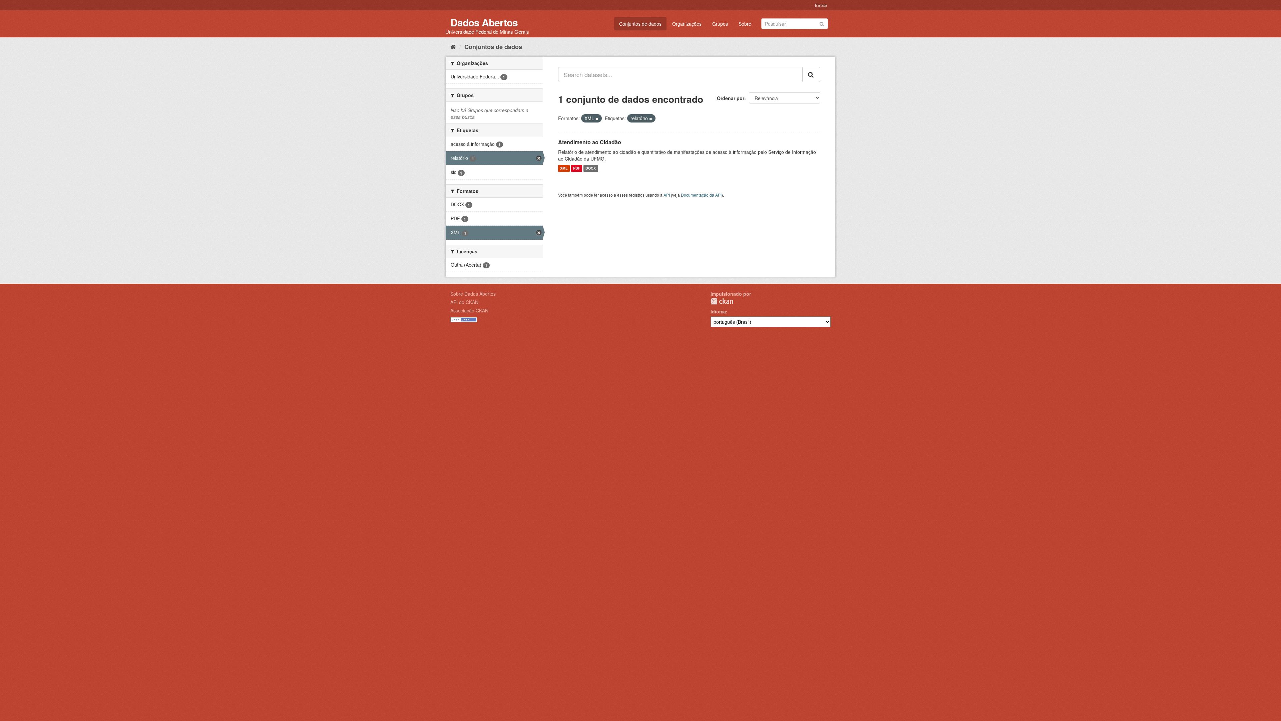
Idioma (718, 311)
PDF (576, 168)
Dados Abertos (484, 22)
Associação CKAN (469, 310)
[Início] (453, 46)
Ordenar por (730, 98)
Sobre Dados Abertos (473, 293)
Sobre (745, 23)
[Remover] (596, 118)
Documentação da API (701, 195)
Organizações (687, 23)
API (667, 195)
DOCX (590, 168)
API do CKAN (464, 302)
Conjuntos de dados (640, 23)
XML (563, 168)
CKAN (722, 301)
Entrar (821, 5)
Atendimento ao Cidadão (589, 142)
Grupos (720, 23)
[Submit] (822, 23)
